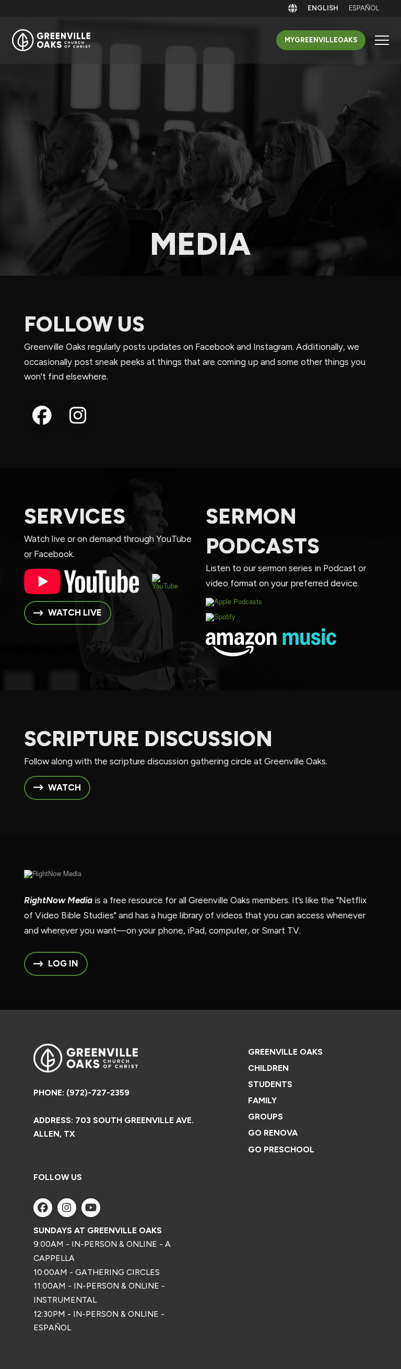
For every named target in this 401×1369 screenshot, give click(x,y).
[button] (382, 40)
